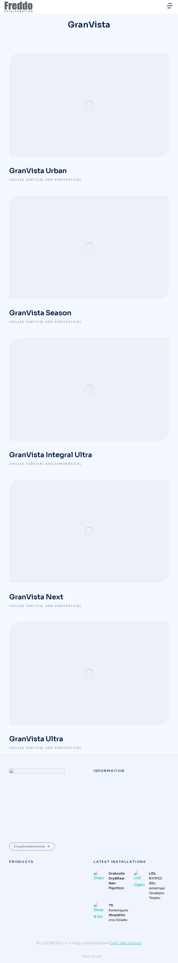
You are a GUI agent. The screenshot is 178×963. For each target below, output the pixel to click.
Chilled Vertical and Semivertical (45, 179)
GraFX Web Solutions (125, 943)
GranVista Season (40, 313)
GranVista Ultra (36, 739)
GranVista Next (36, 597)
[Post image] (89, 105)
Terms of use (91, 956)
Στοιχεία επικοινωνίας (29, 846)
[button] (169, 5)
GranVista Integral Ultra (50, 454)
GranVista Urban (38, 170)
